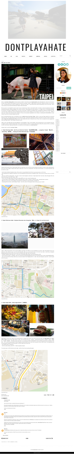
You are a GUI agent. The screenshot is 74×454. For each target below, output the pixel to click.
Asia (17, 56)
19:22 (5, 409)
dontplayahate (36, 47)
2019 (57, 119)
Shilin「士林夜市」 (31, 339)
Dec (56, 126)
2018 (57, 121)
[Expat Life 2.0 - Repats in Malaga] (68, 100)
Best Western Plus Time (42, 422)
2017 (57, 122)
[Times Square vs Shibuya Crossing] (59, 110)
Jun (56, 134)
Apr (56, 137)
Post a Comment (5, 435)
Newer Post (5, 438)
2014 (57, 142)
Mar (56, 138)
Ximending (3, 179)
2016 (57, 123)
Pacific (23, 56)
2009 (57, 149)
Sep (56, 130)
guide (6, 395)
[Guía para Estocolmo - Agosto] (64, 110)
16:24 (5, 433)
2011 (57, 146)
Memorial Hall (38, 181)
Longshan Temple (47, 173)
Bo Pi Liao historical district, (36, 172)
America (38, 56)
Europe (30, 56)
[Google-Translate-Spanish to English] (62, 93)
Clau (5, 412)
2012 (57, 145)
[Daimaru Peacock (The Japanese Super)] (64, 100)
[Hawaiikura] (59, 105)
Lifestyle (53, 56)
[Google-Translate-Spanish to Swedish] (64, 93)
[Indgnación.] (68, 110)
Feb (56, 139)
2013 (57, 144)
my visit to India (47, 111)
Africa (45, 56)
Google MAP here (4, 216)
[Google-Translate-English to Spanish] (60, 93)
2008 (57, 150)
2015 (57, 125)
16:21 (5, 425)
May (56, 135)
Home (5, 56)
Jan (56, 141)
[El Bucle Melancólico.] (59, 100)
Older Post (48, 438)
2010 (57, 148)
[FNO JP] (64, 105)
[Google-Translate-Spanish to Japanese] (65, 93)
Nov (56, 127)
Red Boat (31, 419)
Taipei (8, 395)
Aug (56, 131)
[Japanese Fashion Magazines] (68, 105)
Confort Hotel (7, 430)
